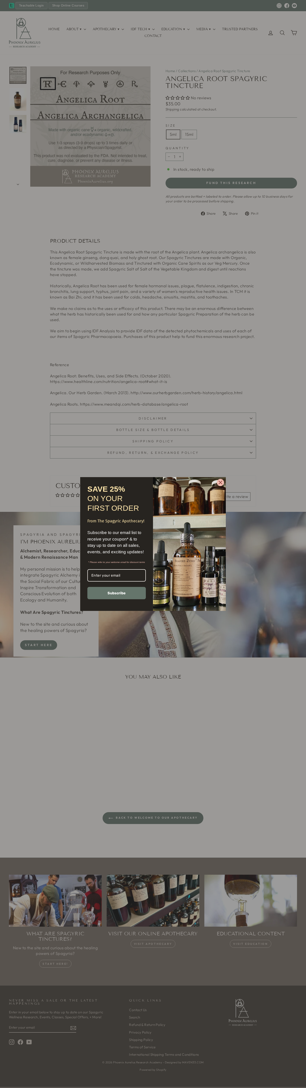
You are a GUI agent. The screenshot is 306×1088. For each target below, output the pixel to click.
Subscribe (117, 593)
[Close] (220, 482)
